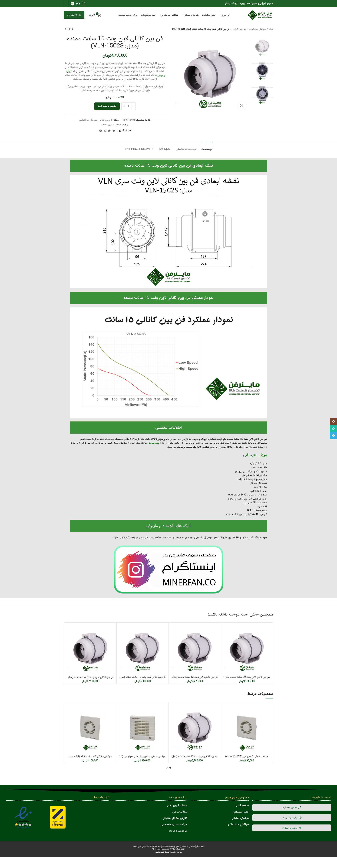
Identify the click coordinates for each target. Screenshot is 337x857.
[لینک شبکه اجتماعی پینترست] (109, 130)
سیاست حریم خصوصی (174, 824)
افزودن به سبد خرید (107, 106)
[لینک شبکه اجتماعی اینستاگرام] (83, 4)
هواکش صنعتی (240, 818)
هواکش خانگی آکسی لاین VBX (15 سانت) (246, 756)
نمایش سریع (224, 629)
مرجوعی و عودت (177, 831)
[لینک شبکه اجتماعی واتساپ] (78, 4)
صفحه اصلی (242, 805)
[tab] (207, 147)
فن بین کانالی (239, 29)
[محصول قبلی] (72, 29)
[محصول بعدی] (65, 29)
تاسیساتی (114, 125)
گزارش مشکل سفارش (175, 818)
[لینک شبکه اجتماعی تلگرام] (72, 4)
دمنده (104, 125)
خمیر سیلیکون (241, 812)
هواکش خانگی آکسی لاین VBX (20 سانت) (90, 756)
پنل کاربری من (74, 15)
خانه (271, 29)
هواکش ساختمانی (257, 29)
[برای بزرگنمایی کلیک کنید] (241, 105)
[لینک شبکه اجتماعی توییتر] (114, 130)
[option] (262, 46)
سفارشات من (179, 812)
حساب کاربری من (177, 805)
